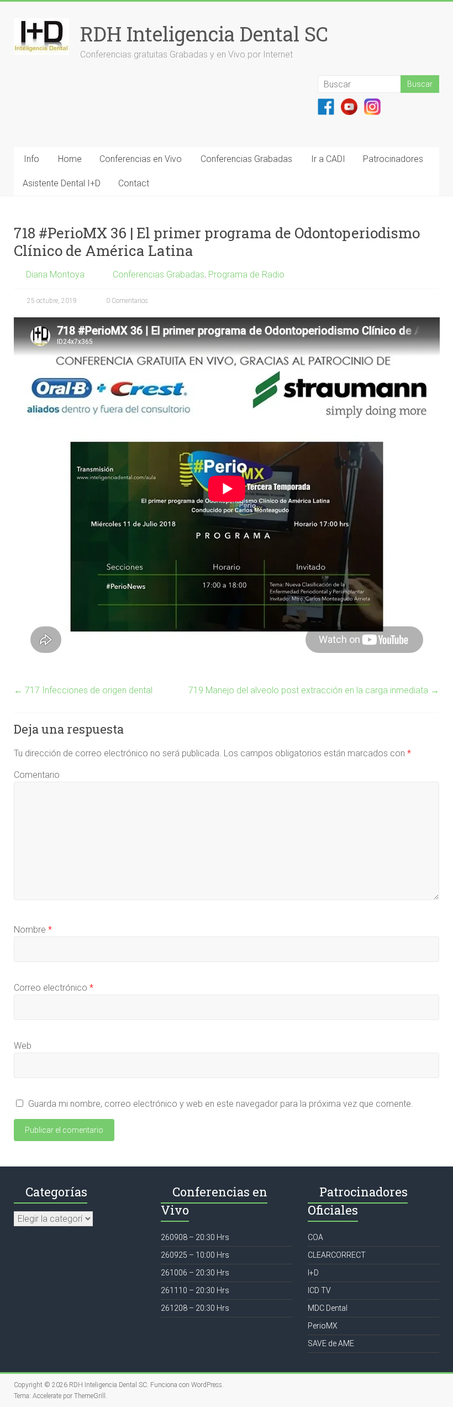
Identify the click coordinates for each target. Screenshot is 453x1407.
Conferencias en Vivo (140, 159)
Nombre (33, 929)
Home (70, 159)
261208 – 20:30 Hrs (195, 1308)
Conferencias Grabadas (246, 159)
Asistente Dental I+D (62, 183)
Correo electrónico (53, 987)
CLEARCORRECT (337, 1255)
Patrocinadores (393, 159)
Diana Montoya (55, 274)
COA (315, 1237)
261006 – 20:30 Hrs (195, 1272)
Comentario (37, 775)
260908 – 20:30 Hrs (195, 1237)
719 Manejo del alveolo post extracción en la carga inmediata (313, 690)
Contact (133, 183)
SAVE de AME (331, 1343)
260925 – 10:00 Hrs (195, 1255)
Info (31, 159)
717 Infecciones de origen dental (83, 690)
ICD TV (319, 1290)
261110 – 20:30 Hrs (195, 1290)
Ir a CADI (328, 159)
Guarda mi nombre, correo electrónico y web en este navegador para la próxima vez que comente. (220, 1104)
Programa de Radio (246, 274)
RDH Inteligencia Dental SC (204, 33)
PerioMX (323, 1325)
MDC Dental (327, 1308)
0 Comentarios (126, 301)
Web (22, 1045)
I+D (313, 1272)
